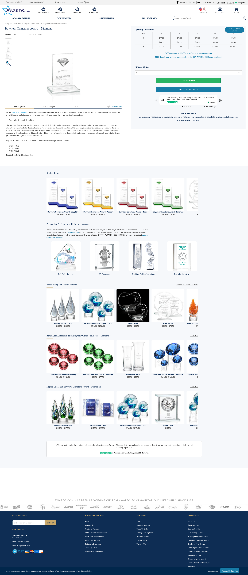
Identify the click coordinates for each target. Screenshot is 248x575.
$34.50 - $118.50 (63, 375)
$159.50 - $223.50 (98, 426)
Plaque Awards (64, 18)
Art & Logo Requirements (94, 536)
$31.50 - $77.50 (98, 375)
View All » (194, 336)
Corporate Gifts (149, 18)
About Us (191, 521)
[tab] (19, 107)
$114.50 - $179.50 (63, 426)
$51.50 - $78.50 (168, 324)
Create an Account (143, 525)
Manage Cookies (143, 536)
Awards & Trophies (21, 18)
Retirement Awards (19, 112)
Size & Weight (48, 106)
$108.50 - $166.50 (63, 324)
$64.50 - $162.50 (168, 375)
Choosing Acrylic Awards (197, 559)
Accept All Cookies (230, 571)
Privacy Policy (142, 540)
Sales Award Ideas (195, 555)
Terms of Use (141, 544)
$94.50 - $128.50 (63, 213)
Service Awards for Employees (199, 563)
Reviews (143, 453)
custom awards (73, 232)
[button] (14, 2)
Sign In (139, 521)
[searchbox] (209, 18)
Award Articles (193, 525)
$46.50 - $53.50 (133, 375)
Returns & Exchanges (93, 544)
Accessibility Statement (94, 552)
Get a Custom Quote (234, 30)
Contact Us (89, 525)
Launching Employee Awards (198, 540)
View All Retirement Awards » (187, 285)
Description (19, 106)
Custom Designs (106, 18)
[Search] (244, 18)
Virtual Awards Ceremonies (198, 552)
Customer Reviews (92, 529)
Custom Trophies (194, 529)
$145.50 (168, 426)
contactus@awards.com (21, 546)
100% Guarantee (96, 533)
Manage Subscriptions (145, 533)
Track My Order (91, 548)
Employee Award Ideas (196, 544)
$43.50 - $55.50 (133, 324)
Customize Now (188, 80)
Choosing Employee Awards (198, 548)
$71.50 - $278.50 (98, 324)
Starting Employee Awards (198, 536)
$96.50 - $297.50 (133, 426)
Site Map (191, 566)
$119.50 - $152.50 (133, 213)
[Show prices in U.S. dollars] (200, 9)
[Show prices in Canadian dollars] (204, 9)
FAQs (77, 106)
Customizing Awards (195, 533)
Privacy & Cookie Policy (83, 571)
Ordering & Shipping (92, 540)
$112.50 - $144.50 (98, 213)
